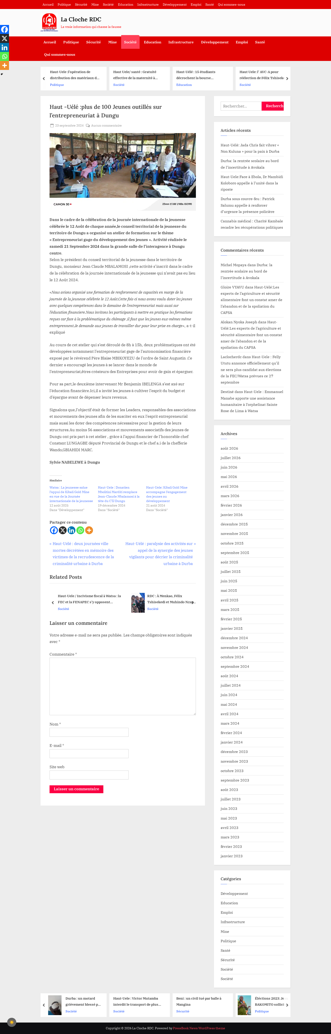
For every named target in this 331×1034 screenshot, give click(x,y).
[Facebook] (54, 530)
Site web (57, 766)
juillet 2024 (231, 685)
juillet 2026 (231, 457)
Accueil (48, 4)
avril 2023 (229, 827)
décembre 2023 (234, 751)
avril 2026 (229, 486)
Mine (95, 4)
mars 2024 (230, 723)
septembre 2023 (235, 780)
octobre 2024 (232, 656)
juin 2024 (229, 694)
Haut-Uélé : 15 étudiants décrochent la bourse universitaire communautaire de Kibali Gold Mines (167, 75)
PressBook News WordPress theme (199, 1028)
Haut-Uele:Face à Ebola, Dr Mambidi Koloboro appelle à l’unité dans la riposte (252, 183)
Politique (64, 4)
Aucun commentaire (106, 125)
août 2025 (229, 562)
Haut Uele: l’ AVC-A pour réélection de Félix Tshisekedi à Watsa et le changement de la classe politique (230, 75)
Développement (175, 4)
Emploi (196, 4)
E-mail (57, 745)
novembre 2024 (234, 647)
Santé (209, 4)
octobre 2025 (232, 543)
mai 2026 (229, 476)
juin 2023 (229, 808)
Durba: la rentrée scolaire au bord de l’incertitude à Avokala (246, 271)
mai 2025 (229, 590)
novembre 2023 (234, 761)
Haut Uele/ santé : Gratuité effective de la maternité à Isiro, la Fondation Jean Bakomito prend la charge (100, 75)
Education (125, 4)
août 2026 (229, 448)
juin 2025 (229, 580)
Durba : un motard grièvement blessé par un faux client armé (50, 1001)
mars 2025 (230, 609)
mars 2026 (230, 495)
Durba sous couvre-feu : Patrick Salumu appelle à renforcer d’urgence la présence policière (247, 205)
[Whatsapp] (80, 530)
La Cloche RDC (81, 19)
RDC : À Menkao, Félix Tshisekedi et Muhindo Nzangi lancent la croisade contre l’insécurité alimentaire (98, 599)
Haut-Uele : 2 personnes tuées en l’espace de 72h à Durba (158, 599)
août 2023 (229, 789)
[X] (63, 530)
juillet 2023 (231, 799)
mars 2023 (230, 837)
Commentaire (63, 654)
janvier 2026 (232, 514)
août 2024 (229, 675)
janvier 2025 (232, 628)
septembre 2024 (235, 666)
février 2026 (231, 505)
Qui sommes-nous (231, 4)
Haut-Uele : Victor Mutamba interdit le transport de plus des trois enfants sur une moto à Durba (104, 1001)
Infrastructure (148, 4)
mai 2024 (229, 704)
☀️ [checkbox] (11, 1022)
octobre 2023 (232, 770)
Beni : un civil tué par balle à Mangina (165, 1001)
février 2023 (231, 846)
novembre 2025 (234, 533)
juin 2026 (229, 467)
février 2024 (231, 732)
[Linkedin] (71, 530)
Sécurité (81, 4)
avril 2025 (229, 600)
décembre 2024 (234, 637)
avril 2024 (229, 713)
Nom (55, 724)
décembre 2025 (234, 524)
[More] (89, 530)
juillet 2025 (231, 571)
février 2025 (231, 618)
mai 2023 (229, 818)
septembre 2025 (235, 552)
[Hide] (2, 74)
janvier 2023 (232, 855)
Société (108, 4)
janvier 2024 (232, 742)
